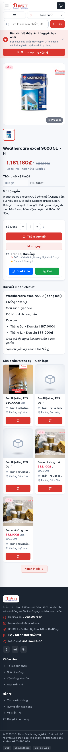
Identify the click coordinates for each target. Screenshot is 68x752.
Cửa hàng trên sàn (18, 678)
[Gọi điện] (23, 649)
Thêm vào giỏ (36, 236)
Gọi (49, 271)
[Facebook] (6, 649)
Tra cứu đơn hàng (17, 700)
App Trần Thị (15, 684)
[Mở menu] (7, 6)
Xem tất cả (32, 568)
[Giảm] (22, 226)
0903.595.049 (32, 616)
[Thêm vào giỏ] (18, 420)
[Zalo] (15, 649)
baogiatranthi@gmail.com (24, 623)
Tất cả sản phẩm (17, 665)
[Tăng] (37, 226)
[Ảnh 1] (9, 135)
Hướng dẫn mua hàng (19, 706)
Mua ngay (34, 246)
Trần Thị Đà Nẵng (23, 254)
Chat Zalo (23, 271)
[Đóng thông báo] (62, 39)
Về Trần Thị (14, 712)
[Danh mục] (14, 15)
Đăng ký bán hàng (18, 719)
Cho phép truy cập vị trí (36, 52)
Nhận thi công (15, 672)
